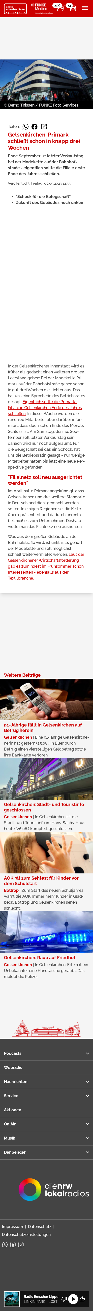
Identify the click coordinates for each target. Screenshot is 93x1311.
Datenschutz (39, 1226)
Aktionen (12, 1110)
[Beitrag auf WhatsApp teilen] (26, 127)
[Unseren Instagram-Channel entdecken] (21, 1245)
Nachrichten (16, 1081)
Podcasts (12, 1053)
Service (11, 1095)
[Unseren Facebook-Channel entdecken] (13, 1245)
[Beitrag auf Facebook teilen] (34, 127)
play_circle (73, 1299)
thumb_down (64, 1299)
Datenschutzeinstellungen (26, 1234)
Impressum (12, 1226)
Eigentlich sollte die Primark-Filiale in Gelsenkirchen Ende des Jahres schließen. (45, 407)
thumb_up (82, 1299)
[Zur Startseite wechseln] (15, 9)
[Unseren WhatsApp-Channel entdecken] (5, 1245)
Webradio (13, 1067)
